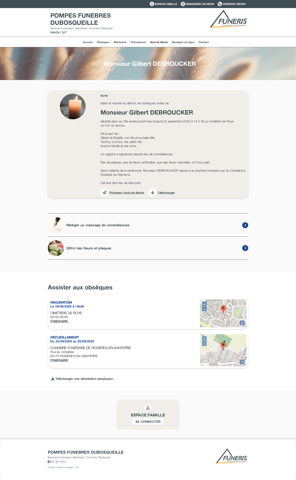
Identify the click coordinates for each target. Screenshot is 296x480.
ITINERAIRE (59, 321)
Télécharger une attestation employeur (83, 379)
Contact (51, 467)
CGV (77, 467)
